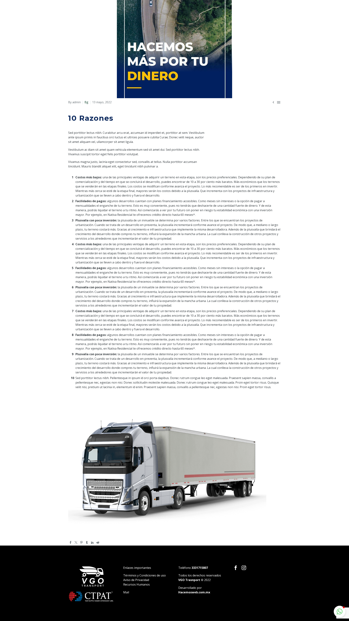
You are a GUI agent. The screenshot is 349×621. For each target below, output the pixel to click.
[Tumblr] (86, 542)
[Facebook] (70, 542)
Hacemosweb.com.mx (194, 592)
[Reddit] (97, 542)
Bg (86, 102)
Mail (126, 592)
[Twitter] (76, 542)
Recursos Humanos (136, 584)
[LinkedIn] (92, 542)
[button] (339, 611)
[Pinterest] (81, 542)
